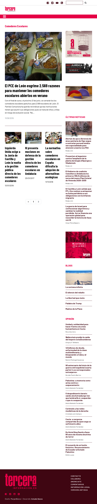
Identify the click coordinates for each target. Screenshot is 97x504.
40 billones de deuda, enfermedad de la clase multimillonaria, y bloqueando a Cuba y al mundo (76, 352)
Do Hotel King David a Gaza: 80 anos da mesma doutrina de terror (78, 434)
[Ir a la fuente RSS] (62, 2)
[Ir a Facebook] (48, 2)
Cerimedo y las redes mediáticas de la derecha (77, 410)
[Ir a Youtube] (57, 2)
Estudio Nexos (37, 499)
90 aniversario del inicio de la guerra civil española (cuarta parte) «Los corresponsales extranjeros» (78, 368)
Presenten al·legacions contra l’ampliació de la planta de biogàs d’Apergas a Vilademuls (78, 159)
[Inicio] (10, 8)
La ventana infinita (74, 287)
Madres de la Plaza (74, 309)
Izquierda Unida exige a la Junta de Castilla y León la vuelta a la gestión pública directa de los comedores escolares (13, 164)
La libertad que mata (75, 298)
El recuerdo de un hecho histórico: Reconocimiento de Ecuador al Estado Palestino (78, 448)
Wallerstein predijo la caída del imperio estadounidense (78, 338)
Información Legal (80, 487)
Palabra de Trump (74, 303)
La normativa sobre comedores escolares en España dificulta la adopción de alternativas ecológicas (52, 162)
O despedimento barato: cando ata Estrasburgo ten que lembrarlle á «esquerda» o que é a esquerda (78, 396)
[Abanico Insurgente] (79, 96)
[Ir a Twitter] (52, 2)
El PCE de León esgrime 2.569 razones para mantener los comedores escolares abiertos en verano (32, 90)
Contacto (76, 476)
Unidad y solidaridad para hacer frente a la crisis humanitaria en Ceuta (77, 326)
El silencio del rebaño (75, 292)
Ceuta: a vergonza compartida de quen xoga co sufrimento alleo (78, 421)
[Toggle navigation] (4, 16)
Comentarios (77, 484)
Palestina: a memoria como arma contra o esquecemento (78, 382)
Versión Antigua (79, 490)
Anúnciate (76, 481)
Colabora (76, 479)
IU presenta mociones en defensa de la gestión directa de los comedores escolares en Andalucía (33, 160)
